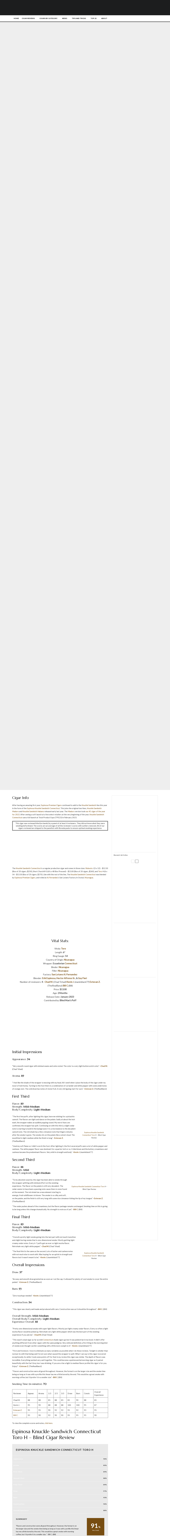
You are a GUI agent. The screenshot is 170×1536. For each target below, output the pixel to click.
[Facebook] (130, 18)
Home (16, 18)
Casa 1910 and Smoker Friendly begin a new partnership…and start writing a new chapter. (139, 881)
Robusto (89, 868)
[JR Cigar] (135, 1028)
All (13, 764)
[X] (134, 18)
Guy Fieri (82, 978)
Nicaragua (84, 764)
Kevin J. (70, 982)
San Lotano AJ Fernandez (64, 974)
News (64, 18)
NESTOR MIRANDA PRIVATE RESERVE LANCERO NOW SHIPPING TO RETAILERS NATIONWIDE (140, 869)
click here (48, 1423)
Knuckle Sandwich (89, 805)
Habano (40, 811)
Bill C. (65, 985)
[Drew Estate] (60, 892)
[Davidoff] (105, 3)
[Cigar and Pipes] (135, 1132)
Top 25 (93, 18)
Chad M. (49, 982)
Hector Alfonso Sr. (73, 764)
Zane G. (19, 785)
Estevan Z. (95, 982)
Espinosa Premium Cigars (51, 805)
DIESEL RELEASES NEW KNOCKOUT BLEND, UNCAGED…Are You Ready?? (139, 893)
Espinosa (55, 764)
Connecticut (35, 764)
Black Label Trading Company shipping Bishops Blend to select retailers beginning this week (137, 917)
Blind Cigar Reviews (22, 764)
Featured (62, 764)
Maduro (15, 811)
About (104, 18)
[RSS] (147, 18)
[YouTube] (143, 18)
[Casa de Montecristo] (135, 1186)
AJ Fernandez (52, 877)
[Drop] (135, 974)
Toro (91, 764)
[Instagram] (138, 18)
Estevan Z (17, 1410)
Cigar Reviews (28, 18)
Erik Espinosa (46, 764)
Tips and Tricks (79, 18)
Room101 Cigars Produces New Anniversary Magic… (137, 905)
